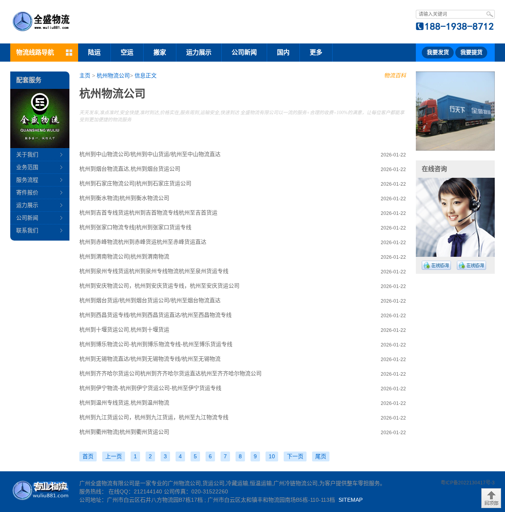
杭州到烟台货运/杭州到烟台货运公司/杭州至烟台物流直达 (150, 300)
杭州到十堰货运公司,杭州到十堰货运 (124, 329)
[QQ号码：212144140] (436, 265)
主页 (84, 75)
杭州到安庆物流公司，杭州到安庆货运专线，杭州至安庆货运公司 (159, 285)
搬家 (159, 52)
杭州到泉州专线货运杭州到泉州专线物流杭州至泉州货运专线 (153, 271)
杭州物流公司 (113, 75)
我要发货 (438, 52)
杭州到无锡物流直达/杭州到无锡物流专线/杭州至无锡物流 (150, 359)
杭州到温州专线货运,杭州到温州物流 (124, 402)
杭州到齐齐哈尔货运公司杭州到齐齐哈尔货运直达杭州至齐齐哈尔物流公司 (170, 373)
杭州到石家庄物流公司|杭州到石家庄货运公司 (135, 183)
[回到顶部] (491, 498)
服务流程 (27, 180)
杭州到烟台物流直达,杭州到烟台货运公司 (129, 169)
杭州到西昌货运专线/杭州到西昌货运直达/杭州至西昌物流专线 (155, 315)
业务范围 (27, 167)
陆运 (94, 52)
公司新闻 (244, 52)
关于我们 (27, 154)
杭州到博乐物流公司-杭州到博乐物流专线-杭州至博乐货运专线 (155, 344)
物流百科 (395, 75)
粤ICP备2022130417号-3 (468, 483)
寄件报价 (27, 192)
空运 (127, 52)
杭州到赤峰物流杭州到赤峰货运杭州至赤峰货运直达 (142, 242)
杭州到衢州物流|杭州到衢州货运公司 (124, 432)
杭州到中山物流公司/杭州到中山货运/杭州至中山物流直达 (150, 154)
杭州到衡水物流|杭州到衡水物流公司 (124, 198)
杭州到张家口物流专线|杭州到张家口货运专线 (135, 227)
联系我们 (27, 230)
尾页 (320, 456)
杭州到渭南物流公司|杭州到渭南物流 (124, 256)
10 (272, 456)
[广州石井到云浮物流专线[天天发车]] (445, 111)
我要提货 (471, 52)
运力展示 (198, 52)
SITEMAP (351, 500)
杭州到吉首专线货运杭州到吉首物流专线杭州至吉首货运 (148, 212)
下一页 (295, 456)
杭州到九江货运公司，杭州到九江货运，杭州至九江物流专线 (153, 417)
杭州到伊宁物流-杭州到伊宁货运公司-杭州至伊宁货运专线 (150, 388)
